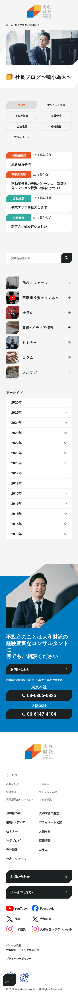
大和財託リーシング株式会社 (22, 950)
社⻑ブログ (13, 840)
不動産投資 (21, 115)
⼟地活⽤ (44, 784)
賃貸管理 (56, 115)
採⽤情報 (45, 840)
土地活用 (22, 126)
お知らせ (45, 831)
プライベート (21, 137)
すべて (22, 105)
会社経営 (56, 126)
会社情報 (12, 849)
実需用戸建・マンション (19, 799)
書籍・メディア (15, 822)
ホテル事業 (45, 799)
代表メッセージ (16, 858)
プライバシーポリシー (19, 958)
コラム (43, 849)
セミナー (12, 831)
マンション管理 (56, 105)
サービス (12, 775)
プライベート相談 (50, 822)
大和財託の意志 (49, 813)
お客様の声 (13, 813)
